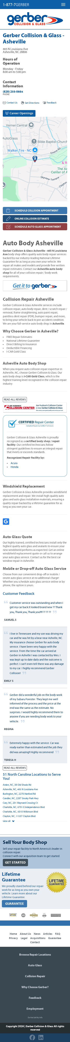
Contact (35, 942)
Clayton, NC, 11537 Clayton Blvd (19, 816)
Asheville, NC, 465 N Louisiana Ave (20, 789)
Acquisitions (37, 938)
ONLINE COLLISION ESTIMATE (32, 218)
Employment (35, 1008)
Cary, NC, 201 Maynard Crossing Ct (20, 803)
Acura (14, 463)
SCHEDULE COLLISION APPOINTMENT (36, 210)
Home (13, 934)
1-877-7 (16, 5)
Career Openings (21, 113)
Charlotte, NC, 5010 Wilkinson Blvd (20, 812)
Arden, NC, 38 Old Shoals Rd (17, 785)
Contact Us (12, 103)
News (37, 934)
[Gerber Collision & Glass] (35, 18)
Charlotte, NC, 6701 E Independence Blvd (24, 807)
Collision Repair (35, 976)
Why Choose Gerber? (35, 987)
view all (7, 821)
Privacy (13, 938)
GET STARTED (15, 863)
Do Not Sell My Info (35, 1018)
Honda (14, 467)
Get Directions (32, 103)
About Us (25, 934)
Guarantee (54, 938)
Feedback (51, 103)
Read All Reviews (15, 399)
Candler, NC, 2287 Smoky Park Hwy (20, 798)
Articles (47, 934)
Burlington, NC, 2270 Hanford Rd (19, 794)
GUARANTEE (14, 904)
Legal (24, 938)
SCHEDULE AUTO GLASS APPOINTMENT (38, 226)
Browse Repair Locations (35, 954)
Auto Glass (35, 965)
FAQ (57, 934)
